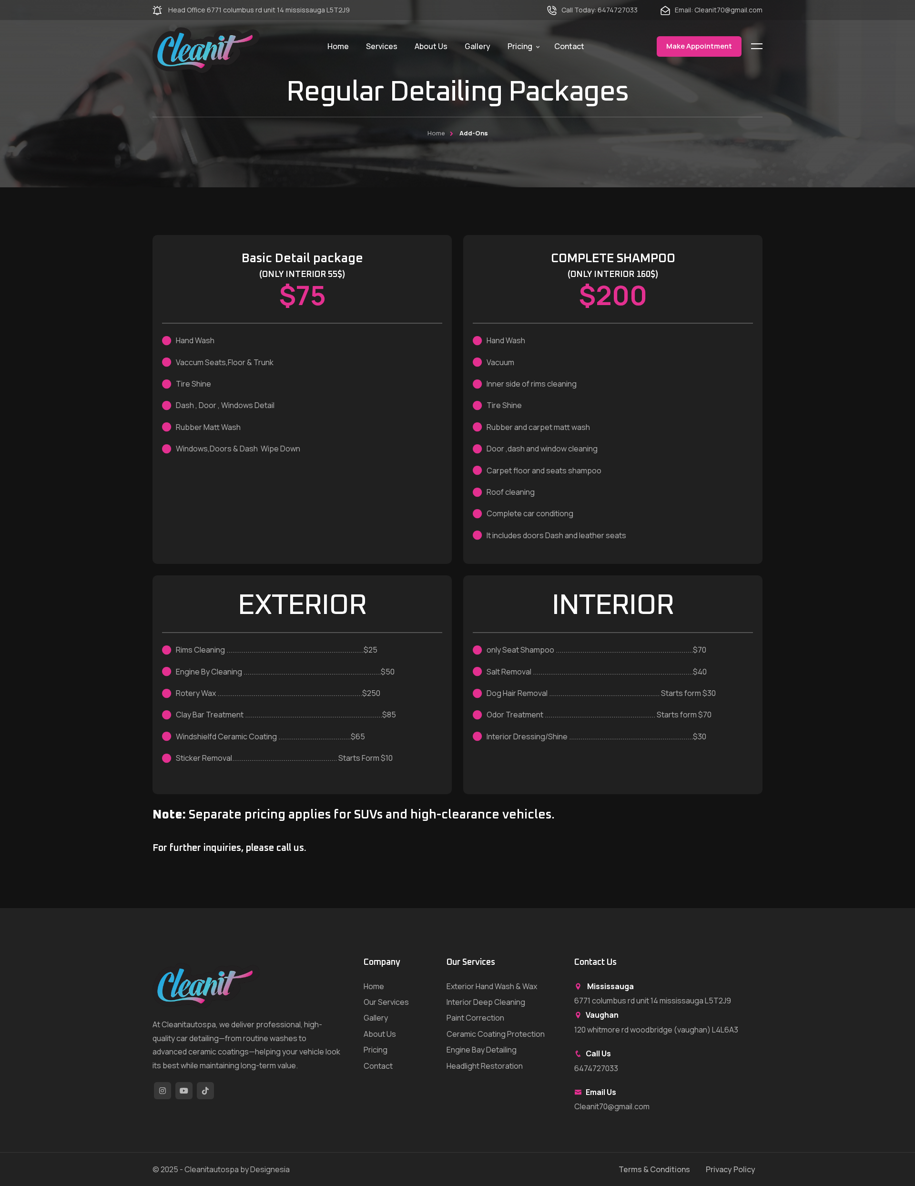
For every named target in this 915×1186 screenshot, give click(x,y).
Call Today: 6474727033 (599, 9)
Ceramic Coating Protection (496, 1034)
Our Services (386, 1002)
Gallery (477, 46)
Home (338, 46)
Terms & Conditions (654, 1169)
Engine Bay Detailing (482, 1049)
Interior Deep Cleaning (486, 1002)
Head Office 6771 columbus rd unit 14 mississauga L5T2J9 (258, 9)
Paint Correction (475, 1017)
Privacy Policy (730, 1169)
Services (381, 46)
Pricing (520, 46)
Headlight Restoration (485, 1066)
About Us (431, 46)
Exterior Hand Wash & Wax (492, 986)
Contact (569, 46)
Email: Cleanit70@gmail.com (718, 9)
